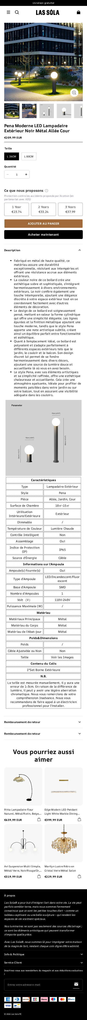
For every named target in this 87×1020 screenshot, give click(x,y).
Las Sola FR (16, 1014)
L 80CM (29, 156)
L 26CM (11, 156)
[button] (8, 12)
